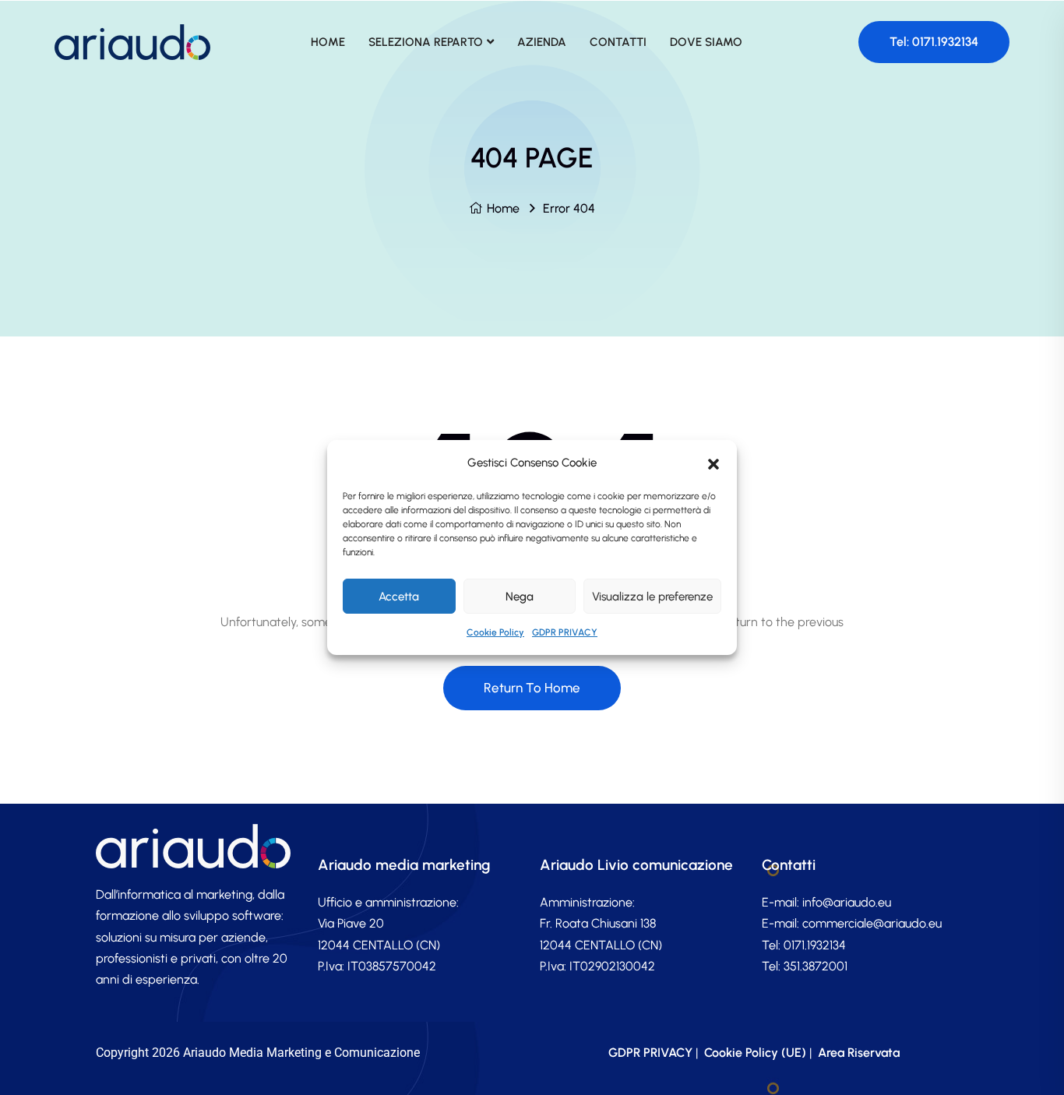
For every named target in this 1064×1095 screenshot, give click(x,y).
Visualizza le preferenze (652, 597)
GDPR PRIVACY (564, 632)
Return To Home (532, 687)
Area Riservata (859, 1052)
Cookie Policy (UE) (755, 1052)
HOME (328, 42)
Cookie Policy (495, 632)
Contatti (618, 42)
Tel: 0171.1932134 (934, 41)
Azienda (541, 42)
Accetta (399, 597)
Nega (520, 597)
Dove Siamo (706, 42)
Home (503, 208)
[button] (713, 462)
